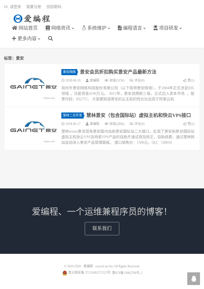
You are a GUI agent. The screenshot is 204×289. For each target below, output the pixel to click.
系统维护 (96, 28)
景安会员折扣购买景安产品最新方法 (118, 72)
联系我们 (102, 228)
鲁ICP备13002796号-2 (127, 272)
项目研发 (168, 28)
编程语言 (132, 28)
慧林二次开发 (72, 115)
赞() (191, 80)
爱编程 (32, 19)
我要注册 (33, 7)
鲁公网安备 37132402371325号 (88, 272)
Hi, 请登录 (12, 7)
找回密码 (53, 7)
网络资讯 (60, 28)
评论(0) (139, 80)
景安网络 (69, 72)
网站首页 (27, 28)
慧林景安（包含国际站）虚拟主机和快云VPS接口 (138, 115)
